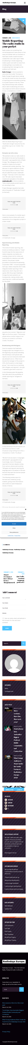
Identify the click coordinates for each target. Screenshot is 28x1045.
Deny (14, 528)
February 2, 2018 (6, 38)
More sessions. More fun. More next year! (17, 716)
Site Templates (9, 934)
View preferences (14, 532)
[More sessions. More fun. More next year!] (8, 710)
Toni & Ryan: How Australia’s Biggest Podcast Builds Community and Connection (18, 740)
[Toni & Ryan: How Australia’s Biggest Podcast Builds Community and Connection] (8, 728)
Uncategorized (16, 38)
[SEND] (21, 989)
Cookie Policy (11, 535)
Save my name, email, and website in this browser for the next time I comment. (14, 620)
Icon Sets (7, 928)
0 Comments (6, 544)
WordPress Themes (10, 940)
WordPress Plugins (10, 937)
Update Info (8, 909)
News (6, 688)
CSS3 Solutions (9, 925)
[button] (25, 509)
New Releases (9, 906)
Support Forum (18, 842)
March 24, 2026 (18, 708)
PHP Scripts (8, 931)
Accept (14, 523)
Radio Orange (6, 72)
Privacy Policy (17, 535)
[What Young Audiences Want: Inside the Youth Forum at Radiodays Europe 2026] (8, 757)
